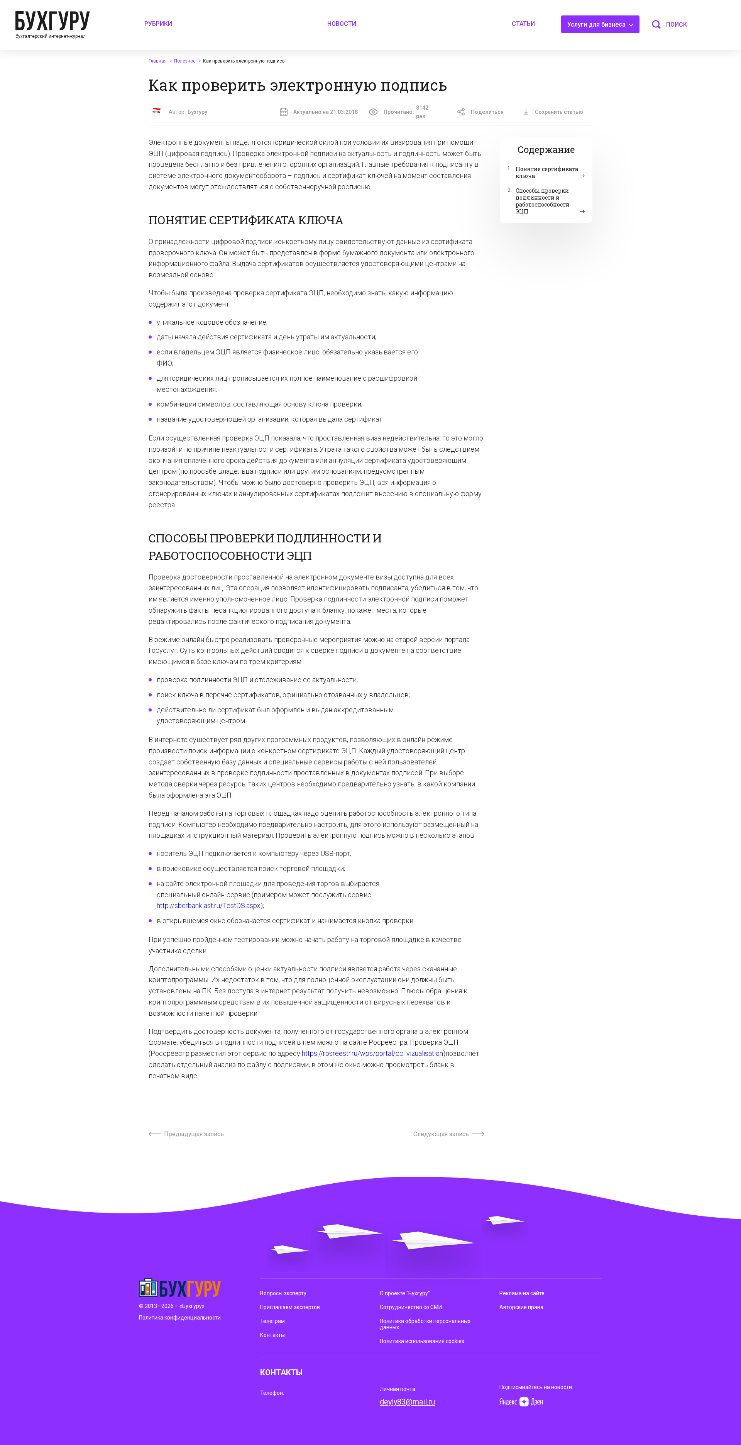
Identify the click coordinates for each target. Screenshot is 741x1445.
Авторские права (521, 1307)
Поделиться (487, 112)
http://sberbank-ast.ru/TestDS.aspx (209, 905)
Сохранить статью (559, 112)
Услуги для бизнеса (597, 24)
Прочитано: (406, 112)
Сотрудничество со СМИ (411, 1307)
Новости (341, 23)
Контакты (272, 1335)
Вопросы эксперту (283, 1293)
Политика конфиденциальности (180, 1318)
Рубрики (158, 23)
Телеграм (272, 1321)
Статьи (523, 23)
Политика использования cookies (422, 1341)
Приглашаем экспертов (290, 1307)
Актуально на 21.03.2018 (325, 112)
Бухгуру (197, 112)
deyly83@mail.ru (407, 1402)
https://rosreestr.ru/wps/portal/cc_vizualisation (372, 1053)
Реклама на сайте (522, 1293)
